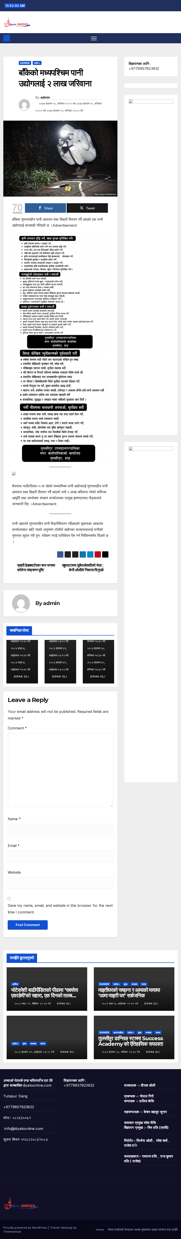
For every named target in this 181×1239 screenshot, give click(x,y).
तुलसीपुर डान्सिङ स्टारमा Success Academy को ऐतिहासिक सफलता (130, 1041)
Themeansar (12, 1231)
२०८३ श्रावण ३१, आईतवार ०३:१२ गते (35, 1051)
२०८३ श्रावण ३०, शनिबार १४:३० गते (121, 1051)
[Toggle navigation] (94, 38)
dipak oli (21, 676)
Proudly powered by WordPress (25, 1227)
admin (45, 97)
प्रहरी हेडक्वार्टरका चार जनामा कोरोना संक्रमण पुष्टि (36, 567)
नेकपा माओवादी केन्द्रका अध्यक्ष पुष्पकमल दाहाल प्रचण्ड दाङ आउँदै (143, 1229)
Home (100, 1229)
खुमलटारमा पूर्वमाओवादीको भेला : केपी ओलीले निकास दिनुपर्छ (83, 567)
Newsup (66, 1227)
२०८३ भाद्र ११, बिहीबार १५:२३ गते (33, 1003)
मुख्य (125, 984)
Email (14, 845)
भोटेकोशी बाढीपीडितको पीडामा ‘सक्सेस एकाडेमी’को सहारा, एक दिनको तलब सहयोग (44, 995)
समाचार (134, 984)
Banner (25, 63)
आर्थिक (15, 984)
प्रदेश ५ (37, 63)
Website (14, 872)
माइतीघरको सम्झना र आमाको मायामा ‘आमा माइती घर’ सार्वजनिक (129, 993)
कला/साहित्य (118, 1032)
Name (14, 819)
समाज (143, 984)
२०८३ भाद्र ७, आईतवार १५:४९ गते (120, 1003)
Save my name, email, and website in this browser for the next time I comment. (60, 908)
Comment (17, 728)
